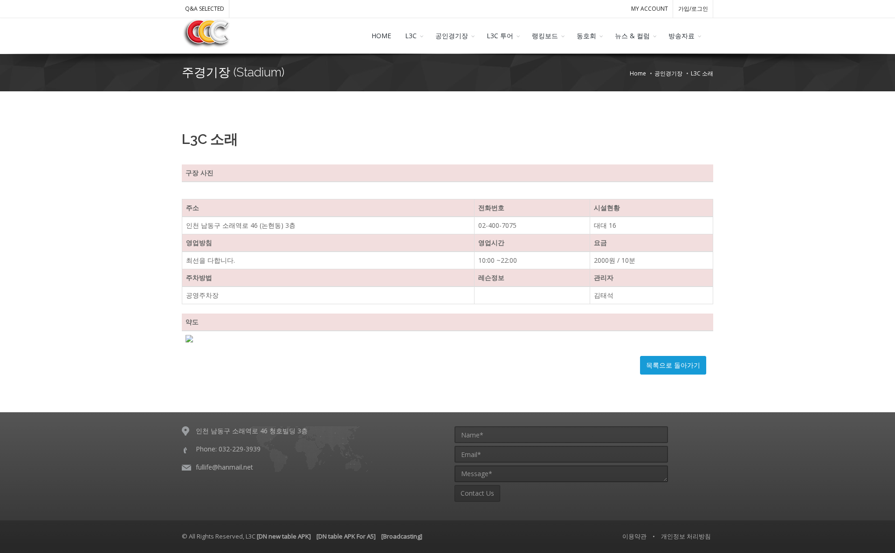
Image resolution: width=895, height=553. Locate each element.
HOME (381, 35)
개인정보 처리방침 (686, 536)
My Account (649, 9)
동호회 (586, 35)
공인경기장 (451, 35)
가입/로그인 (693, 9)
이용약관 (634, 536)
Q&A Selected (204, 9)
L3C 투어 (500, 35)
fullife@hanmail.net (224, 467)
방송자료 (681, 35)
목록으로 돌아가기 (673, 365)
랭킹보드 (545, 35)
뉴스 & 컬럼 (632, 35)
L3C (411, 35)
